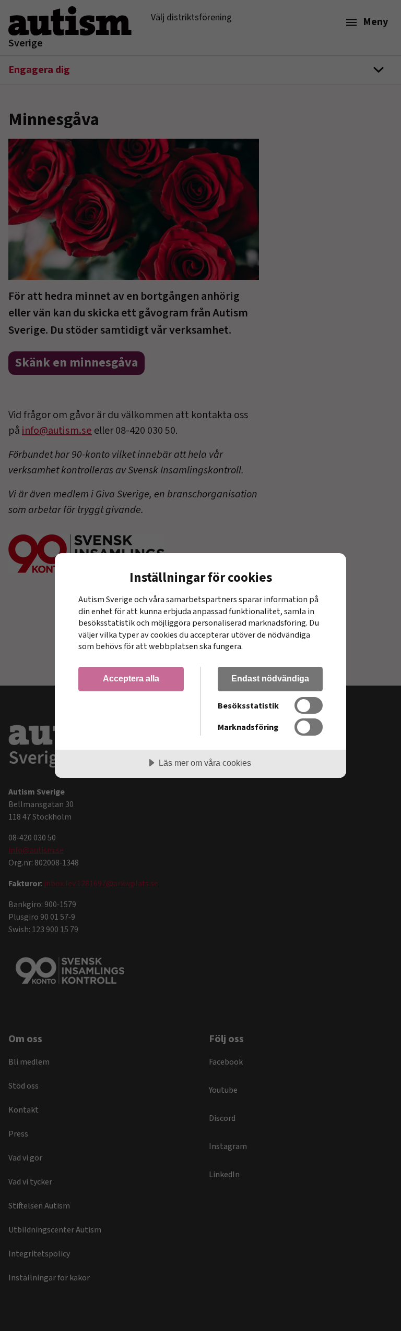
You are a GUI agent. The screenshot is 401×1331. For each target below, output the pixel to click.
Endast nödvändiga (270, 678)
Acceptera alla (131, 678)
